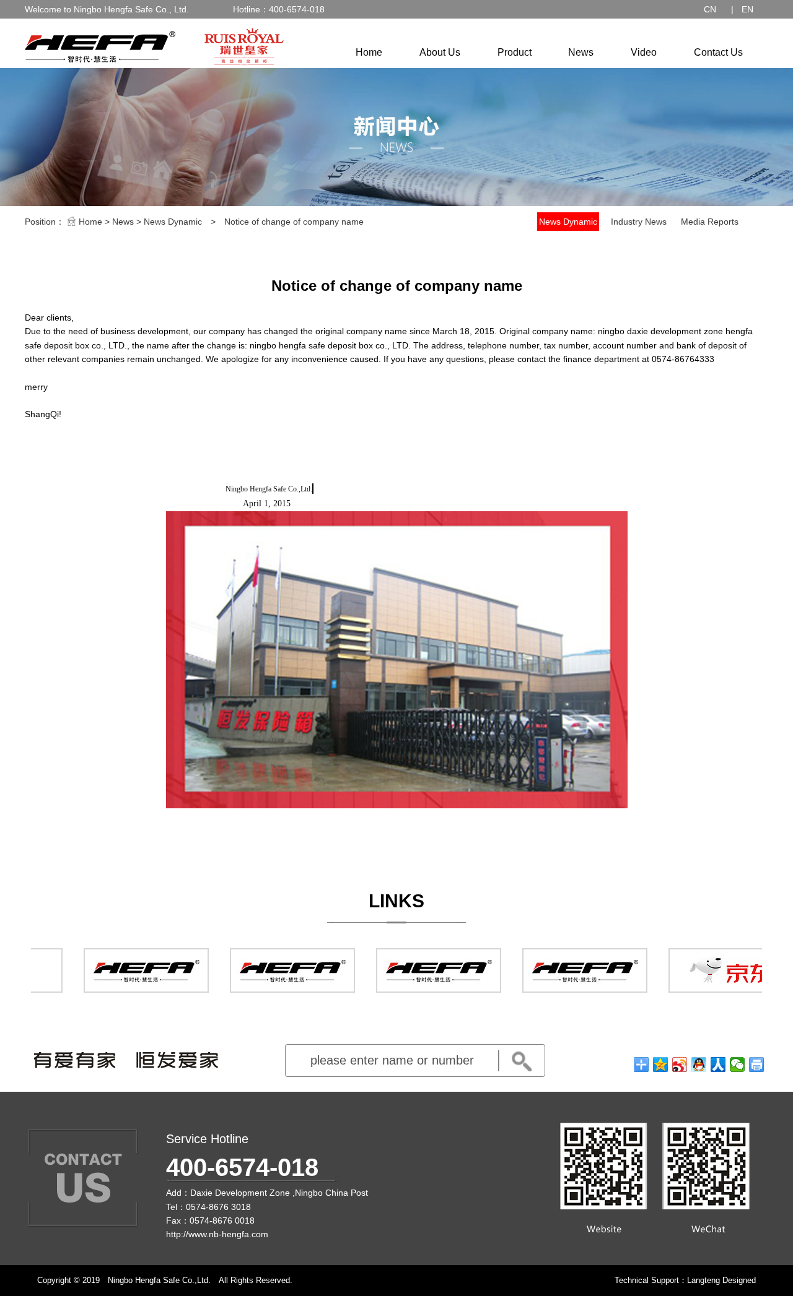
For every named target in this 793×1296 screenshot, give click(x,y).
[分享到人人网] (718, 1064)
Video (644, 52)
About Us (439, 52)
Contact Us (718, 52)
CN (710, 9)
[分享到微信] (737, 1064)
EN (747, 9)
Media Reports (709, 222)
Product (514, 52)
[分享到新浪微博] (680, 1064)
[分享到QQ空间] (660, 1064)
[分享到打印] (757, 1064)
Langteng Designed (721, 1280)
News (581, 52)
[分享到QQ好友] (699, 1064)
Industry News (639, 222)
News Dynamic (173, 222)
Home (369, 52)
